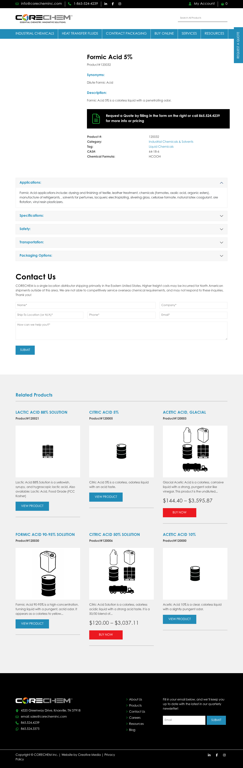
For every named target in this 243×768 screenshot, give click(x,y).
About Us (135, 699)
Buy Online (164, 34)
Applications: (30, 183)
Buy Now (179, 512)
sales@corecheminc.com (48, 716)
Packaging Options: (36, 256)
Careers (134, 718)
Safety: (25, 229)
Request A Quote (238, 45)
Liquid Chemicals (161, 146)
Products (135, 705)
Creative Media (89, 755)
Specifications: (32, 216)
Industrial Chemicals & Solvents (171, 142)
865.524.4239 (30, 722)
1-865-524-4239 (85, 4)
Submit (25, 350)
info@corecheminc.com (41, 4)
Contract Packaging (126, 34)
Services (189, 34)
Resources (214, 34)
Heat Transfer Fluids (80, 34)
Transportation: (32, 242)
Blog (132, 730)
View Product (32, 506)
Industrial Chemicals (35, 34)
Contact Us (137, 711)
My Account (204, 4)
